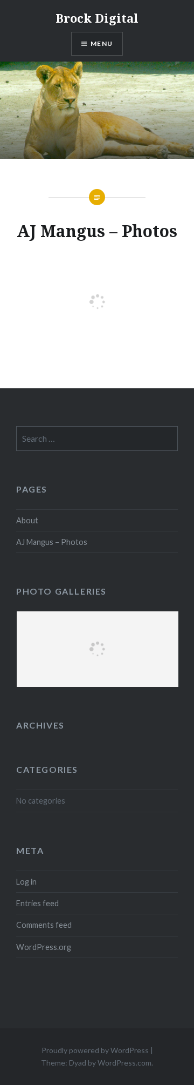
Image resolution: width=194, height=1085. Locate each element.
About (27, 520)
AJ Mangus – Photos (51, 542)
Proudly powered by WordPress (95, 1050)
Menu (102, 43)
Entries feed (37, 903)
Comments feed (44, 924)
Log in (26, 881)
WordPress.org (43, 947)
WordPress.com (124, 1062)
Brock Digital (97, 18)
